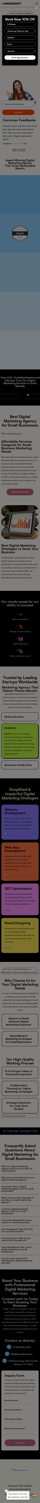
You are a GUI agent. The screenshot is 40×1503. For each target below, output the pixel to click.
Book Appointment (20, 57)
